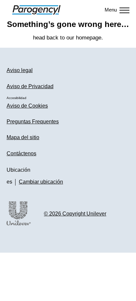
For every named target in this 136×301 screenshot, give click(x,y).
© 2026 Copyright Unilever (75, 213)
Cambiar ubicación (41, 182)
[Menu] (124, 10)
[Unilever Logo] (19, 224)
